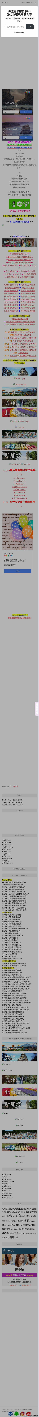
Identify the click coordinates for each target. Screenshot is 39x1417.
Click (37, 709)
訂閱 (30, 27)
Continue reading (19, 32)
